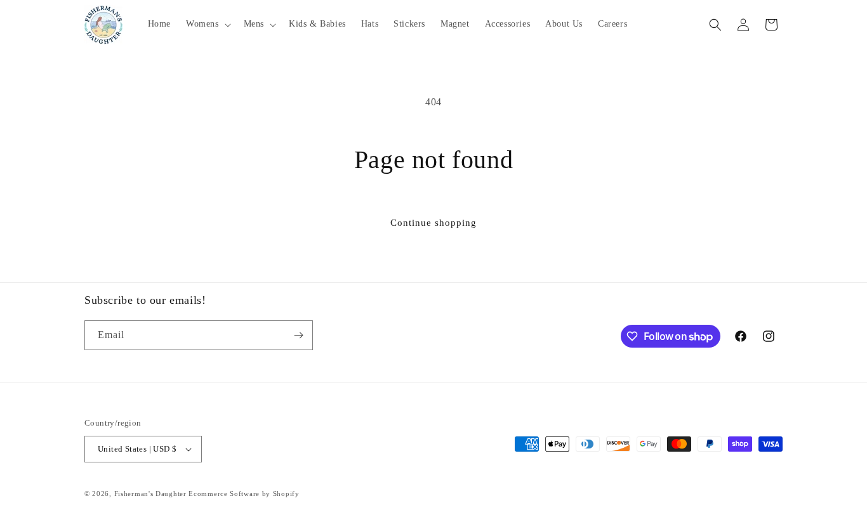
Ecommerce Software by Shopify (244, 493)
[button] (207, 24)
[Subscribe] (298, 335)
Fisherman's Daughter (150, 493)
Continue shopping (433, 223)
